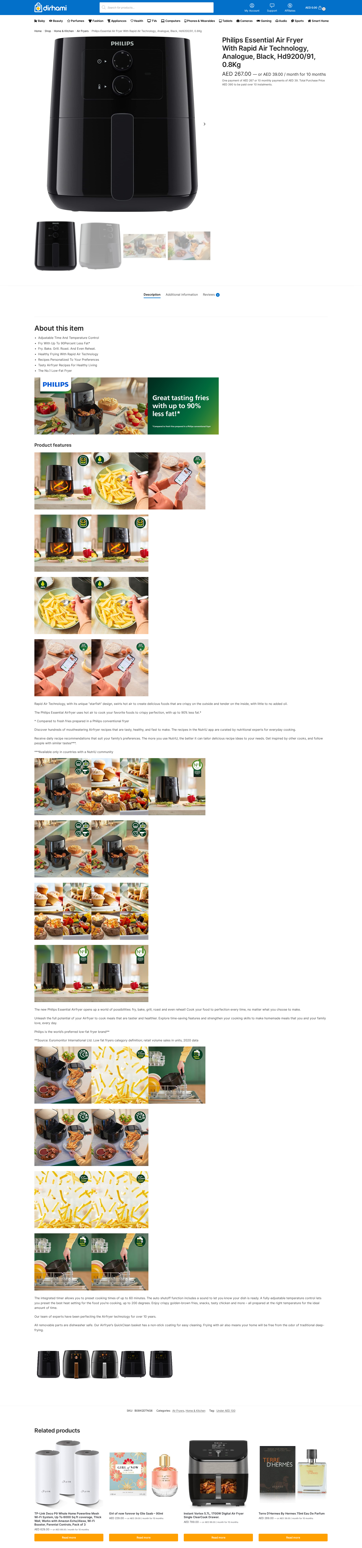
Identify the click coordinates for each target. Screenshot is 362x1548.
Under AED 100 (225, 1410)
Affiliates (290, 10)
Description (152, 294)
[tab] (152, 294)
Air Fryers (83, 31)
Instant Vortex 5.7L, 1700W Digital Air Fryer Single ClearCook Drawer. (214, 1515)
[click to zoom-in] (122, 124)
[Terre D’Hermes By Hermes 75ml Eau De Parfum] (293, 1474)
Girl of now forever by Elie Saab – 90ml (136, 1513)
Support (272, 10)
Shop (48, 31)
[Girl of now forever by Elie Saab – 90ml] (143, 1474)
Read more (69, 1537)
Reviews (211, 294)
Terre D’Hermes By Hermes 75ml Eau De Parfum (292, 1513)
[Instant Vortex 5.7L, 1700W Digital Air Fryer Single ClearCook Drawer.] (218, 1474)
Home (38, 31)
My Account (252, 10)
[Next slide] (204, 124)
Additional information (182, 294)
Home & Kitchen (64, 31)
